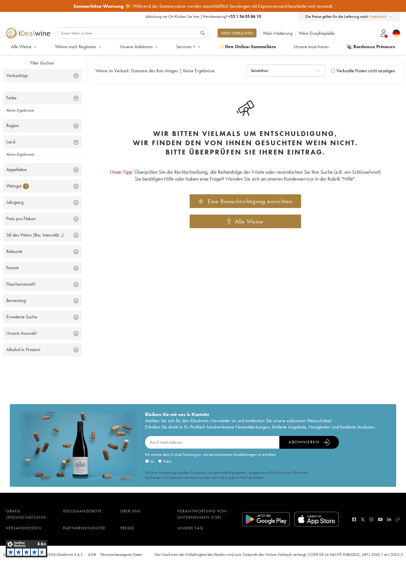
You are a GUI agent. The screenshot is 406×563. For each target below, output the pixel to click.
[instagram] (371, 519)
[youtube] (380, 519)
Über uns (130, 511)
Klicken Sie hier (186, 16)
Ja (152, 461)
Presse (127, 528)
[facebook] (354, 519)
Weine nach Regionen (75, 46)
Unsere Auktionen (136, 46)
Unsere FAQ (190, 528)
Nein (167, 461)
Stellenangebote (82, 511)
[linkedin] (389, 519)
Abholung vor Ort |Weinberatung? (203, 16)
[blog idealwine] (398, 519)
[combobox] (381, 16)
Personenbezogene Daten (121, 554)
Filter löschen (42, 63)
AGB (92, 554)
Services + (185, 46)
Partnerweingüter (84, 528)
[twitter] (363, 519)
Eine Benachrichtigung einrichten (250, 201)
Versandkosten (23, 528)
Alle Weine (21, 46)
